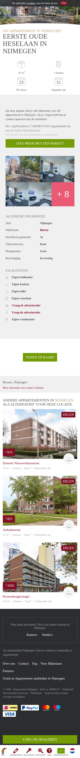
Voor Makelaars (51, 663)
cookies (31, 3)
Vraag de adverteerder (26, 305)
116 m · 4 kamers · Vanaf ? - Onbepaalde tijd (27, 601)
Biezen (44, 230)
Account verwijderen (14, 696)
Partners (8, 671)
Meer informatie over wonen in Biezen (23, 387)
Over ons (9, 663)
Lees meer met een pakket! (40, 143)
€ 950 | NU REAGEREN (40, 739)
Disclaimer (36, 693)
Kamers (32, 635)
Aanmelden (15, 755)
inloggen (29, 755)
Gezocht (40, 755)
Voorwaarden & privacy (15, 693)
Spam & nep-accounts (56, 693)
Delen (68, 415)
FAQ (50, 755)
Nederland (68, 689)
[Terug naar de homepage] (4, 752)
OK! (64, 3)
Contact (23, 663)
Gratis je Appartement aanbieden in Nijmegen (34, 678)
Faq (34, 663)
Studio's (47, 635)
